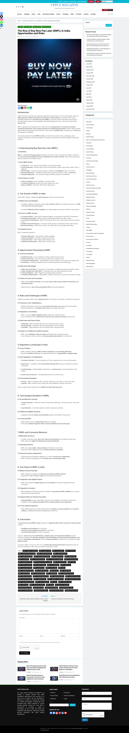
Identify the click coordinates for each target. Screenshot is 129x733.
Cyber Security (90, 152)
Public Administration (91, 224)
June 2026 (89, 64)
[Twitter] (54, 713)
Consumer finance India (25, 587)
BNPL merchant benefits (38, 573)
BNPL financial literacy (60, 562)
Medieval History (90, 197)
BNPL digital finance (57, 556)
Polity (39, 14)
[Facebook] (19, 108)
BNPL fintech (71, 562)
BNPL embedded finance (25, 562)
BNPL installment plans (41, 570)
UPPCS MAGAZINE (64, 5)
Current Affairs (90, 149)
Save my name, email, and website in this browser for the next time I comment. (40, 642)
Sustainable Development (92, 248)
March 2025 (89, 100)
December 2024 (90, 109)
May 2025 (88, 94)
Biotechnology (90, 137)
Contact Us (65, 1)
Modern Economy (46, 27)
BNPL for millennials (53, 565)
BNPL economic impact (71, 559)
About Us (60, 1)
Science (58, 14)
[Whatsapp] (28, 108)
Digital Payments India (51, 587)
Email (42, 636)
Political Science (90, 212)
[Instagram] (25, 108)
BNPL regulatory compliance (55, 579)
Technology (65, 14)
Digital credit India (38, 587)
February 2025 (89, 103)
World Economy (90, 260)
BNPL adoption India (45, 550)
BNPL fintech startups (39, 565)
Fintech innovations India (25, 590)
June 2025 (89, 91)
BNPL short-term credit (65, 582)
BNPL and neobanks (58, 550)
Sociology (93, 14)
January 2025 (89, 106)
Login (98, 1)
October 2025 (89, 79)
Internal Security (90, 191)
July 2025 (88, 88)
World (72, 14)
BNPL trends (50, 584)
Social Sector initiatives (92, 239)
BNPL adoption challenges (30, 550)
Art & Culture (89, 127)
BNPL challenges (70, 550)
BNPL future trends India (25, 567)
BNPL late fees (54, 570)
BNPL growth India (39, 567)
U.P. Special (79, 14)
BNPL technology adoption (37, 584)
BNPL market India (65, 570)
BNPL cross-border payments (42, 556)
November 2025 (90, 76)
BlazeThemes (45, 730)
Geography (26, 14)
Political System (90, 215)
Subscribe (91, 1)
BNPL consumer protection (44, 553)
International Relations (92, 194)
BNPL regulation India (40, 579)
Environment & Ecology (48, 14)
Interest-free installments (56, 590)
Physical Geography (91, 206)
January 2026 (89, 73)
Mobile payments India (71, 590)
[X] (22, 108)
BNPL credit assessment (60, 553)
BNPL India (62, 567)
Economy (19, 14)
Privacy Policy (73, 1)
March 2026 (89, 67)
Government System (91, 179)
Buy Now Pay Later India (62, 584)
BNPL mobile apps (52, 573)
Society (88, 242)
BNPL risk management (42, 582)
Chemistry (89, 143)
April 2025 (88, 97)
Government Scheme (91, 176)
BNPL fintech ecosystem (25, 565)
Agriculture (89, 121)
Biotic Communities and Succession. (95, 140)
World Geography (90, 263)
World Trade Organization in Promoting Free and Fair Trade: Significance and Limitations (36, 677)
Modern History (90, 203)
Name (21, 636)
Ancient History (90, 124)
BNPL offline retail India (25, 576)
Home (19, 20)
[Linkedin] (30, 108)
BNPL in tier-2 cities (51, 567)
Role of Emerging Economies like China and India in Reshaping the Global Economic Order (36, 667)
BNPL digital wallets (70, 556)
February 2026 (89, 70)
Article (88, 130)
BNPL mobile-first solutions (66, 573)
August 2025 (89, 85)
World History (89, 266)
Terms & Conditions (81, 1)
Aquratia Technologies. (77, 728)
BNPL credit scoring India (25, 556)
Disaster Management (91, 155)
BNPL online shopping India (40, 576)
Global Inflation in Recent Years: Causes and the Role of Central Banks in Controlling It (68, 667)
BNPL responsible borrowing (26, 582)
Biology (88, 134)
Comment (22, 617)
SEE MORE (89, 230)
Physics (88, 209)
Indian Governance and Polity (93, 188)
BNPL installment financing (26, 570)
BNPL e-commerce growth (37, 559)
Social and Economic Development (95, 233)
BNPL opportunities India (57, 576)
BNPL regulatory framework (72, 579)
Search (87, 22)
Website (63, 636)
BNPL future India (65, 565)
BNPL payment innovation (73, 576)
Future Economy (28, 27)
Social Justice (90, 236)
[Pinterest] (59, 713)
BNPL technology (23, 584)
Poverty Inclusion (90, 221)
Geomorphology (90, 173)
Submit (85, 720)
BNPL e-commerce (23, 559)
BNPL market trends (24, 573)
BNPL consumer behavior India (27, 553)
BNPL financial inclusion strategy (43, 562)
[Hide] (0, 28)
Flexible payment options (41, 590)
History (33, 14)
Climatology (89, 146)
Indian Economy (37, 27)
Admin (20, 36)
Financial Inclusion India (66, 587)
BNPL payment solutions (25, 579)
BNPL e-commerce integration (54, 559)
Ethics (88, 164)
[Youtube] (65, 713)
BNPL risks (54, 582)
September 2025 (90, 82)
